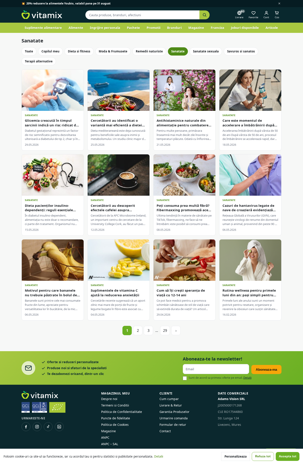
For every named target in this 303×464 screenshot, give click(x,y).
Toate (29, 51)
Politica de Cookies (115, 424)
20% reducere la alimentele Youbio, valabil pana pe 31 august (68, 3)
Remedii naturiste (149, 51)
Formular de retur (172, 424)
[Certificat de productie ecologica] (57, 407)
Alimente (76, 27)
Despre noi (109, 399)
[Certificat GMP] (26, 407)
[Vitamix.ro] (42, 15)
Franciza (217, 27)
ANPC (105, 437)
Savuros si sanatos (241, 51)
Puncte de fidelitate (115, 418)
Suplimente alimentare (43, 27)
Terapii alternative (39, 61)
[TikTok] (48, 426)
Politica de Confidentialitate (121, 412)
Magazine (196, 27)
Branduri (174, 27)
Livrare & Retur (170, 405)
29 (165, 330)
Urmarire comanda (173, 418)
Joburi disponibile (245, 27)
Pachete (133, 27)
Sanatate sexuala (206, 51)
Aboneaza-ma (266, 369)
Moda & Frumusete (113, 51)
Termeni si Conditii (115, 405)
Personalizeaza (235, 456)
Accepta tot (287, 456)
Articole (272, 27)
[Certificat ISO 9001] (39, 407)
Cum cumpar (169, 399)
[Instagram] (37, 426)
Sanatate (178, 51)
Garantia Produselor (174, 412)
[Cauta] (204, 15)
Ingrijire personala (105, 27)
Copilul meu (50, 51)
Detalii (247, 378)
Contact (165, 431)
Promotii (153, 27)
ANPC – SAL (109, 444)
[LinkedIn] (59, 426)
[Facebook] (26, 426)
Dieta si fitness (79, 51)
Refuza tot (263, 456)
